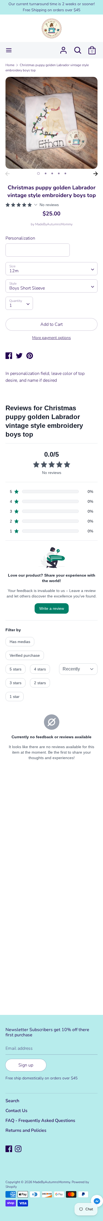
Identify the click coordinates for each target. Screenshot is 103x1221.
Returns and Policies (25, 1130)
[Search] (77, 48)
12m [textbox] (14, 271)
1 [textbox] (10, 305)
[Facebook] (9, 1149)
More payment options (51, 337)
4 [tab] (59, 173)
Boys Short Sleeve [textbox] (27, 288)
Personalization (20, 238)
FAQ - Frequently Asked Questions (40, 1121)
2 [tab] (45, 173)
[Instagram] (19, 1149)
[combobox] (51, 268)
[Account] (63, 48)
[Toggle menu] (8, 50)
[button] (97, 1202)
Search (12, 1101)
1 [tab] (38, 173)
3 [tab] (52, 173)
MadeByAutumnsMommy (54, 224)
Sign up (25, 1065)
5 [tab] (65, 173)
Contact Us (16, 1111)
